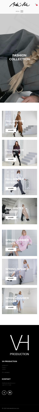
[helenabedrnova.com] (19, 4)
